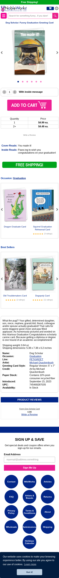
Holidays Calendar (29, 542)
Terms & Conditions (29, 511)
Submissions (29, 527)
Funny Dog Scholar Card (29, 409)
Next (56, 52)
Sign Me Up (29, 467)
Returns (48, 497)
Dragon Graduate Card (15, 226)
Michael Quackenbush (41, 362)
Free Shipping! (29, 2)
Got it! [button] (29, 572)
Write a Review (29, 135)
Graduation (19, 178)
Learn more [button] (30, 564)
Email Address (12, 454)
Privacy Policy (11, 511)
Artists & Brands (29, 496)
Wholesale (11, 527)
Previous (3, 52)
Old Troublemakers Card (15, 295)
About (47, 512)
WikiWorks (29, 481)
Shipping (47, 527)
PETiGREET (36, 359)
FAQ (11, 497)
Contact (11, 481)
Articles (48, 481)
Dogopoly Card (42, 295)
